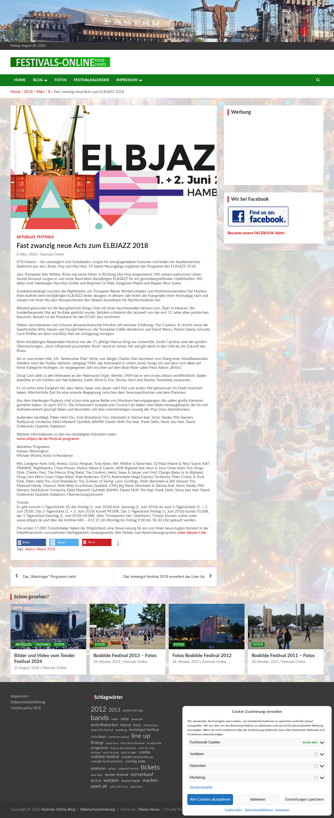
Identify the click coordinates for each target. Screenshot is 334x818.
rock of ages (128, 752)
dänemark (137, 719)
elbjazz (30, 549)
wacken (111, 780)
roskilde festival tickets (107, 761)
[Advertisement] (273, 149)
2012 (98, 709)
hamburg (121, 729)
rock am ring (146, 748)
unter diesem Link (191, 533)
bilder (125, 719)
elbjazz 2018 (45, 549)
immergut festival (144, 730)
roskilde (144, 752)
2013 (114, 710)
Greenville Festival (102, 730)
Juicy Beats (98, 737)
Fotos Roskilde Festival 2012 (202, 655)
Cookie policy (233, 809)
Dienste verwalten (201, 786)
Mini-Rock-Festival (133, 743)
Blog (38, 80)
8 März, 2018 (27, 254)
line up (140, 736)
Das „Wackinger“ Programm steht (49, 577)
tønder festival (116, 775)
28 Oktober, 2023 (106, 662)
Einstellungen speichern (304, 799)
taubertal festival (128, 768)
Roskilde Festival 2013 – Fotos (124, 655)
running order (135, 761)
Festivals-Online (52, 254)
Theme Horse (148, 809)
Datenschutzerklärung (259, 809)
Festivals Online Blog (58, 809)
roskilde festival (105, 757)
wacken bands (130, 781)
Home (20, 80)
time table (97, 775)
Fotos (61, 80)
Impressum (282, 809)
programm (99, 748)
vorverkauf (141, 774)
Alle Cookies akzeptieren (210, 799)
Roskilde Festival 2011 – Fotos (283, 655)
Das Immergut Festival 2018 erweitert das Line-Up (163, 577)
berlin (115, 719)
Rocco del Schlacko (123, 748)
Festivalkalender (91, 80)
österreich (136, 786)
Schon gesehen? (31, 596)
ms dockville (154, 743)
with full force (119, 786)
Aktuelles (26, 237)
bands (100, 718)
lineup (97, 742)
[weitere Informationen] (117, 543)
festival (125, 725)
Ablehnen (257, 799)
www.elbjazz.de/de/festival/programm (48, 439)
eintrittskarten (104, 725)
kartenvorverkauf (119, 737)
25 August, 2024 (26, 668)
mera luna (112, 743)
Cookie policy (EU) (26, 708)
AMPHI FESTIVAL (132, 710)
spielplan (98, 768)
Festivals (45, 237)
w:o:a (96, 780)
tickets (150, 767)
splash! (112, 768)
